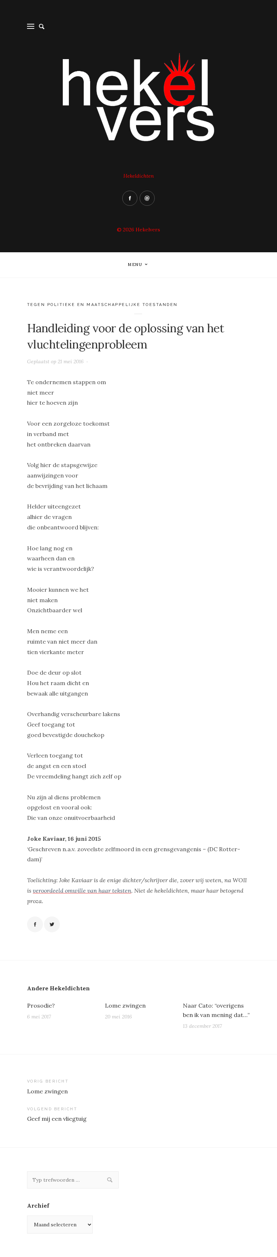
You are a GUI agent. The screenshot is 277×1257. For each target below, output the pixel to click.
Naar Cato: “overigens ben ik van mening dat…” (216, 1010)
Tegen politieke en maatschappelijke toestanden (102, 304)
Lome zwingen (125, 1005)
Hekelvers (148, 229)
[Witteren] (52, 924)
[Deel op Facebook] (35, 924)
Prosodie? (41, 1005)
